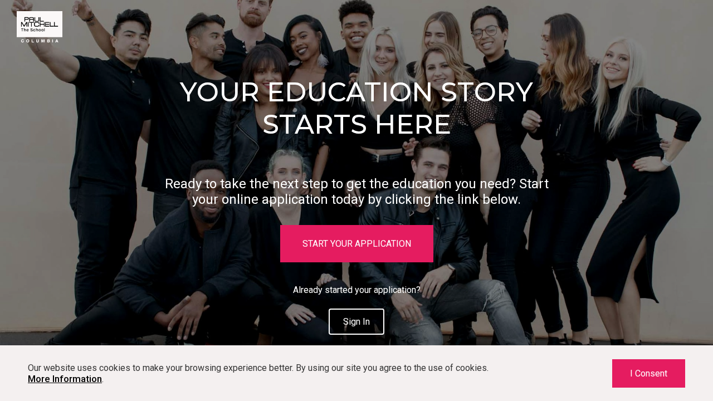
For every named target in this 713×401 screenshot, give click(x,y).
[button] (356, 243)
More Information (65, 378)
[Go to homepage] (39, 41)
